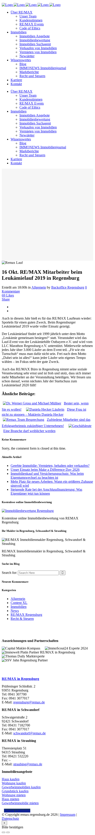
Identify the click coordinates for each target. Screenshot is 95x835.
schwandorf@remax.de (29, 733)
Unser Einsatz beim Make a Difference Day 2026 (45, 469)
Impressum (67, 814)
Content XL (19, 603)
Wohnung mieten (14, 795)
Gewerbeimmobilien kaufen (21, 787)
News (15, 611)
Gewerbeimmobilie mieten (20, 803)
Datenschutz (10, 818)
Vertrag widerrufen (17, 810)
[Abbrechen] (3, 832)
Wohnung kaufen (14, 783)
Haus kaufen (10, 779)
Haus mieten (10, 799)
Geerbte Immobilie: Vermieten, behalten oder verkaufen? (50, 465)
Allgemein (38, 287)
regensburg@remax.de (29, 702)
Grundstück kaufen (15, 791)
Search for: (9, 573)
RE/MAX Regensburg (26, 615)
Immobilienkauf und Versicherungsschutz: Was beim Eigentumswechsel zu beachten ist (47, 475)
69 (8, 295)
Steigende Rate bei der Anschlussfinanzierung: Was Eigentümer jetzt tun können (46, 491)
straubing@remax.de (27, 764)
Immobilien (19, 607)
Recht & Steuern (22, 619)
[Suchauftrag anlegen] (8, 832)
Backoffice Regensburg (67, 287)
